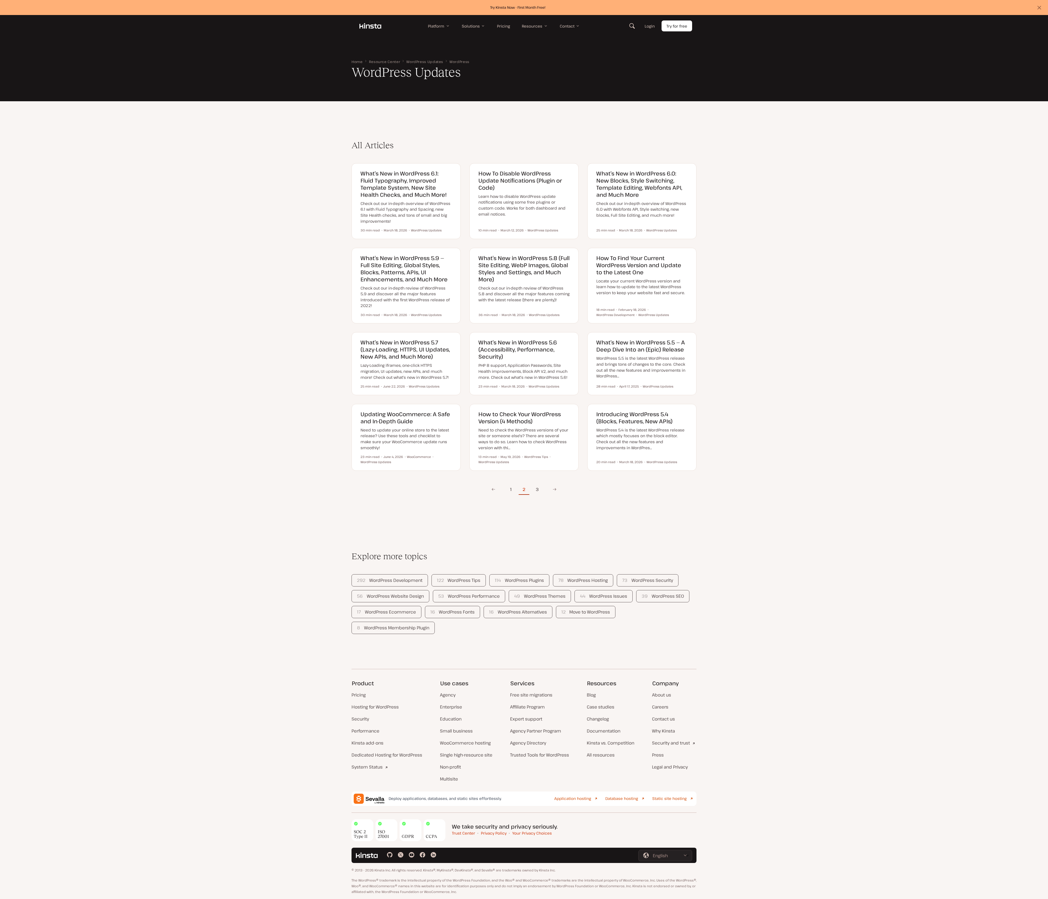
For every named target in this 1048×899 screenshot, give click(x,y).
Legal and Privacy (670, 767)
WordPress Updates (424, 61)
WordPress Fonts (452, 612)
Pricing (359, 695)
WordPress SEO (663, 596)
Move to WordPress (585, 612)
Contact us (663, 719)
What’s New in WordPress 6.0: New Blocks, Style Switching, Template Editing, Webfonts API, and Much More (639, 184)
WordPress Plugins (519, 580)
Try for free (676, 26)
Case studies (600, 707)
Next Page (553, 489)
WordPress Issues (603, 596)
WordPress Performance (469, 596)
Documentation (603, 731)
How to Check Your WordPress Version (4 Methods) (519, 417)
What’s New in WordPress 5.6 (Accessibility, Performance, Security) (517, 349)
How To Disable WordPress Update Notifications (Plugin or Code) (520, 180)
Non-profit (450, 767)
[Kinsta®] (370, 25)
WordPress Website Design (390, 596)
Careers (660, 707)
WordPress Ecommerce (386, 612)
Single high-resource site (466, 755)
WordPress (459, 61)
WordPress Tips (458, 580)
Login (650, 26)
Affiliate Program (527, 707)
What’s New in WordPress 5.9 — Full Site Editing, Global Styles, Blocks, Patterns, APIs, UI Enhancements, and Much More (404, 268)
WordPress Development (389, 580)
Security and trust (671, 743)
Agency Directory (528, 743)
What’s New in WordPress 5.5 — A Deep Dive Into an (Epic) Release (640, 346)
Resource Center (384, 61)
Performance (365, 731)
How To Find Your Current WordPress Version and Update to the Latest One (638, 265)
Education (451, 719)
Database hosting (621, 798)
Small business (456, 731)
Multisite (449, 779)
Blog (591, 695)
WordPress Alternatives (518, 612)
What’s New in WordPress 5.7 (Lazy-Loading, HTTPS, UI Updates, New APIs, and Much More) (405, 349)
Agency (447, 695)
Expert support (526, 719)
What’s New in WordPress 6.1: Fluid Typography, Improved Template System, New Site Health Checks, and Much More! (404, 184)
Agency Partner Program (535, 731)
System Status (367, 767)
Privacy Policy (494, 833)
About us (661, 695)
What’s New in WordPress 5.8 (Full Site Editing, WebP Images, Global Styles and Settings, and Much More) (524, 268)
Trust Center (463, 833)
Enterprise (451, 707)
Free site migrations (531, 695)
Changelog (598, 719)
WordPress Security (647, 580)
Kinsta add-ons (367, 743)
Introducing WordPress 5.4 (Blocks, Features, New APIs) (634, 417)
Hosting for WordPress (375, 707)
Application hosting (572, 798)
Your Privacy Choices (532, 833)
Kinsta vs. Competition (610, 743)
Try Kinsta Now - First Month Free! (518, 7)
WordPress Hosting (583, 580)
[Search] (632, 25)
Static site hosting (669, 798)
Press (658, 755)
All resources (601, 755)
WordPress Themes (539, 596)
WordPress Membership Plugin (393, 628)
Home (357, 61)
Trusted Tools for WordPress (539, 755)
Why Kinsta (663, 731)
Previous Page (493, 489)
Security (360, 719)
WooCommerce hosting (465, 743)
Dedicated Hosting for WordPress (387, 755)
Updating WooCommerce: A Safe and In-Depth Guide (405, 417)
